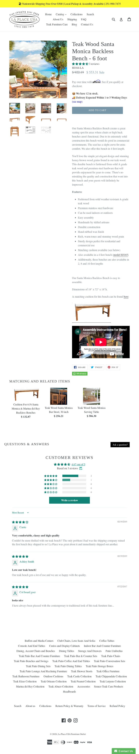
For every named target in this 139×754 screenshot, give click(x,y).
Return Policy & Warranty (69, 706)
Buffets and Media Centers (39, 640)
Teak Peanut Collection (83, 681)
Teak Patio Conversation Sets (109, 661)
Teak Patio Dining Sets (38, 666)
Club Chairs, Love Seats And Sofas (76, 640)
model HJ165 (120, 254)
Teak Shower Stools (81, 671)
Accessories (83, 686)
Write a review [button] (69, 500)
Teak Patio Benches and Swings (31, 661)
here (126, 296)
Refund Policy (117, 706)
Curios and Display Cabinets (64, 646)
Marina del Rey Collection (30, 686)
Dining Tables (66, 651)
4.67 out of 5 (78, 464)
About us (30, 706)
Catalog (62, 14)
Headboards (69, 691)
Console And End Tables (31, 646)
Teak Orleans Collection (54, 681)
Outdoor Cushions (53, 676)
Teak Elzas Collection (25, 681)
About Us (58, 19)
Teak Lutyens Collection (113, 681)
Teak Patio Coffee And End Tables (71, 661)
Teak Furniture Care (57, 24)
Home (48, 14)
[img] (20, 522)
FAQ (83, 19)
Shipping (72, 19)
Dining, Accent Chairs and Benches (35, 651)
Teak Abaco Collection (60, 686)
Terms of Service (96, 706)
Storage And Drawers (90, 651)
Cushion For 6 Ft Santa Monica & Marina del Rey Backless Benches (26, 408)
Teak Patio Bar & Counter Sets (80, 656)
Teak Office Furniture (108, 671)
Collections (77, 14)
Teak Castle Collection (79, 676)
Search (90, 14)
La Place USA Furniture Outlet (72, 734)
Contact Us (87, 24)
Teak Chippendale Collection (111, 676)
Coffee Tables (106, 640)
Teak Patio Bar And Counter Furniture (39, 656)
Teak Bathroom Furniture (25, 676)
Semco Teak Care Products (108, 686)
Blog (74, 24)
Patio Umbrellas (114, 651)
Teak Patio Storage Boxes (99, 666)
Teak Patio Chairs (110, 656)
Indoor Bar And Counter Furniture (102, 646)
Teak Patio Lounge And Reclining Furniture (43, 671)
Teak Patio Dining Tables (68, 666)
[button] (80, 64)
